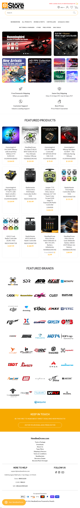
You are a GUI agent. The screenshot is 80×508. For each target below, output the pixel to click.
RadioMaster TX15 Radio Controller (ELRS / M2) (69, 190)
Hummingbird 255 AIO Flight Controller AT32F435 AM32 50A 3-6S (49, 151)
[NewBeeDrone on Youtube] (62, 472)
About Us (40, 447)
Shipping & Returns (40, 451)
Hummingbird (10, 158)
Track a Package (40, 442)
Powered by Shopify (47, 501)
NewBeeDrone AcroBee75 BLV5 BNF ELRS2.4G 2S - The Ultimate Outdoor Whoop (30, 151)
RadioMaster (30, 199)
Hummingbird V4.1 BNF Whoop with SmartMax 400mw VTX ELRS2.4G (10, 151)
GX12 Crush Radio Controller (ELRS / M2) (11, 238)
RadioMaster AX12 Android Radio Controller (30, 238)
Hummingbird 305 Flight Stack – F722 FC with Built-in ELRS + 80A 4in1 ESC (10, 191)
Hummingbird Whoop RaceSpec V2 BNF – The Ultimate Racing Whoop (69, 151)
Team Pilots (40, 449)
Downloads (40, 444)
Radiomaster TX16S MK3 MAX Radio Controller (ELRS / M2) (30, 191)
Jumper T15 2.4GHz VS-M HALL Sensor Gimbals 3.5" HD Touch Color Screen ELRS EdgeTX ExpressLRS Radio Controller (49, 196)
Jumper (49, 207)
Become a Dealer (40, 458)
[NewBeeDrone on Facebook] (56, 472)
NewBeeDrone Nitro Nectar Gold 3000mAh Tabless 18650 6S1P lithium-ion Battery (69, 241)
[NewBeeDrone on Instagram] (59, 472)
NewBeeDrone (30, 158)
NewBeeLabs (40, 456)
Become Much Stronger (40, 461)
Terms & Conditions (40, 454)
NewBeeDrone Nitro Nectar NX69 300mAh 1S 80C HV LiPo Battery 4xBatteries (49, 241)
